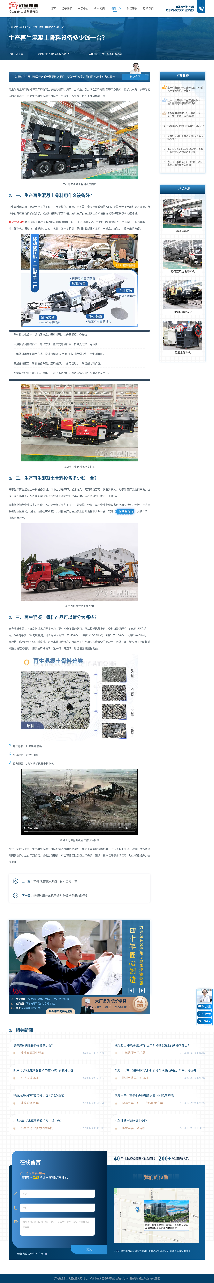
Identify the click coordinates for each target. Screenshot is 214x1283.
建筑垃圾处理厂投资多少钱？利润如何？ (39, 1096)
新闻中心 (115, 8)
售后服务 (132, 8)
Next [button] (142, 990)
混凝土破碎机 (183, 352)
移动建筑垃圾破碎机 (183, 271)
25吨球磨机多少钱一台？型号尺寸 (55, 881)
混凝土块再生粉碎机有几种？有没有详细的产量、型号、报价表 (155, 1070)
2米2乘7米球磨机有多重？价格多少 (185, 126)
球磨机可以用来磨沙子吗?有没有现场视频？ (185, 137)
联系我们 (148, 8)
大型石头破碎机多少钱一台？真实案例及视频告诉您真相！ (184, 163)
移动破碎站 (182, 231)
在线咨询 (124, 511)
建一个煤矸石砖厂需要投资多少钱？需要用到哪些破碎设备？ (183, 102)
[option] (79, 957)
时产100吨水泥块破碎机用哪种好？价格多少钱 (43, 1070)
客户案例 (99, 8)
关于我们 (67, 8)
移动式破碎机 (17, 222)
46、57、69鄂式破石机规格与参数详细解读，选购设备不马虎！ (185, 150)
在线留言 (206, 1021)
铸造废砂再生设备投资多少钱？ (33, 1045)
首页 (53, 8)
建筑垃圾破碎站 (183, 312)
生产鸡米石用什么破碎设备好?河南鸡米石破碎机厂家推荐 (185, 89)
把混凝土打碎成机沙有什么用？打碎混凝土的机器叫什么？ (152, 1045)
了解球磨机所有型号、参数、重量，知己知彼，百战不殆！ (183, 115)
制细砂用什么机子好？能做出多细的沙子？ (61, 896)
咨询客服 (135, 76)
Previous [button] (131, 990)
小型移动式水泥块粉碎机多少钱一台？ (38, 1121)
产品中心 (83, 8)
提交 (89, 1249)
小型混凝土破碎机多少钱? (131, 1121)
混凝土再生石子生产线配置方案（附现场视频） (145, 1096)
